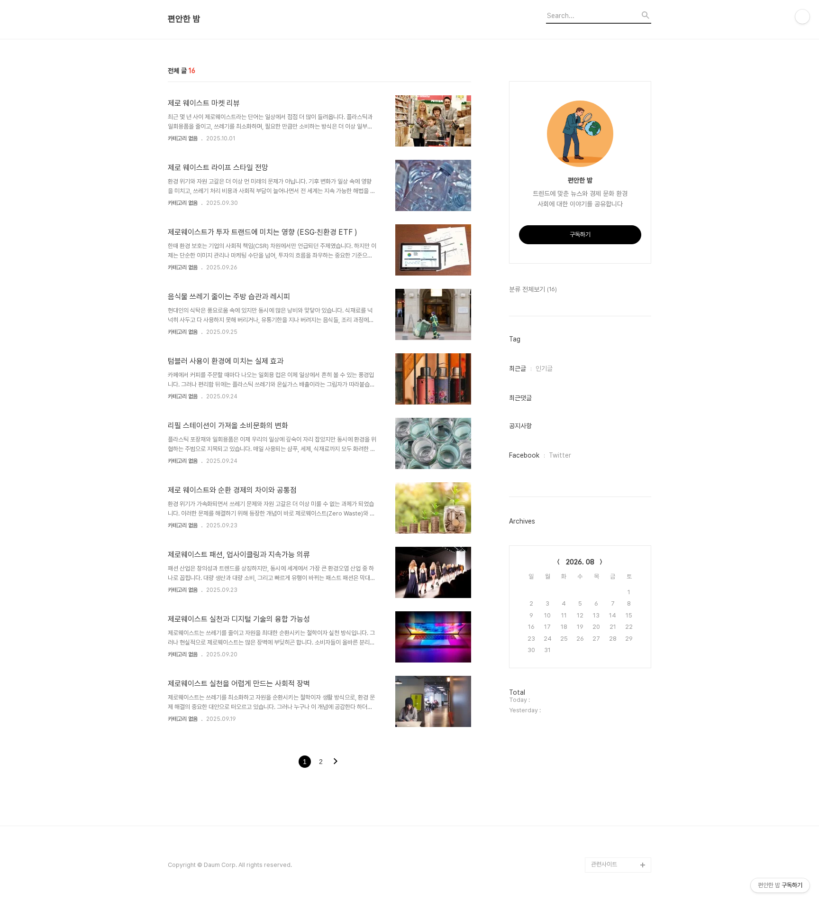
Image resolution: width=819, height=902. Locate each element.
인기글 (544, 368)
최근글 (517, 368)
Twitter (560, 455)
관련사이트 (604, 864)
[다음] (335, 762)
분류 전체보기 (533, 289)
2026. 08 (580, 562)
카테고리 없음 (183, 138)
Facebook (524, 455)
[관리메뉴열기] (802, 16)
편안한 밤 (184, 19)
